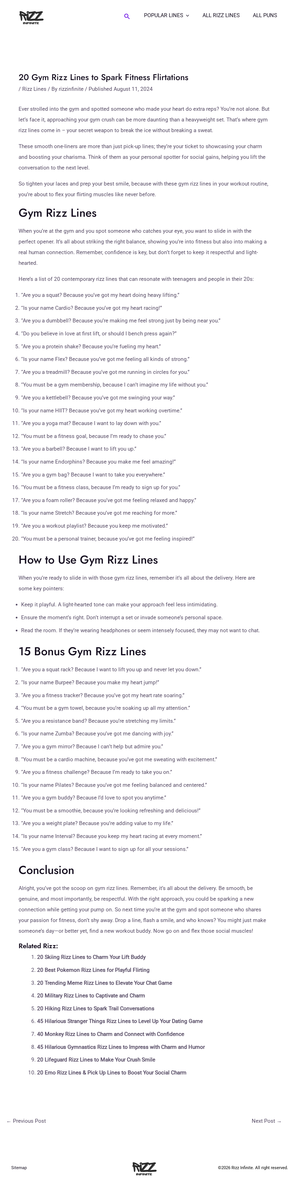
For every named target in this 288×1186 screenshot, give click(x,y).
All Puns (265, 15)
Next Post (267, 1121)
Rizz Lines (34, 89)
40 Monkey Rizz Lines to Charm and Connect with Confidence (110, 1034)
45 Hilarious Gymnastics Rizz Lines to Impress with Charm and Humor (121, 1047)
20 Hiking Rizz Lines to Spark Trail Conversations (95, 1008)
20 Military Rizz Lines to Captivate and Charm (91, 995)
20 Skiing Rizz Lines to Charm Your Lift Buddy (91, 957)
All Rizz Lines (221, 15)
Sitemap (19, 1167)
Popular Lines (163, 15)
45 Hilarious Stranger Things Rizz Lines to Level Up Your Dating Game (120, 1021)
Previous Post (26, 1121)
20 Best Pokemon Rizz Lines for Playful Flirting (93, 970)
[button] (127, 16)
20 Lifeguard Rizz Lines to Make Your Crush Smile (96, 1059)
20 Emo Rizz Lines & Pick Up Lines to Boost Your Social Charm (111, 1072)
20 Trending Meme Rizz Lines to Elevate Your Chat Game (104, 983)
